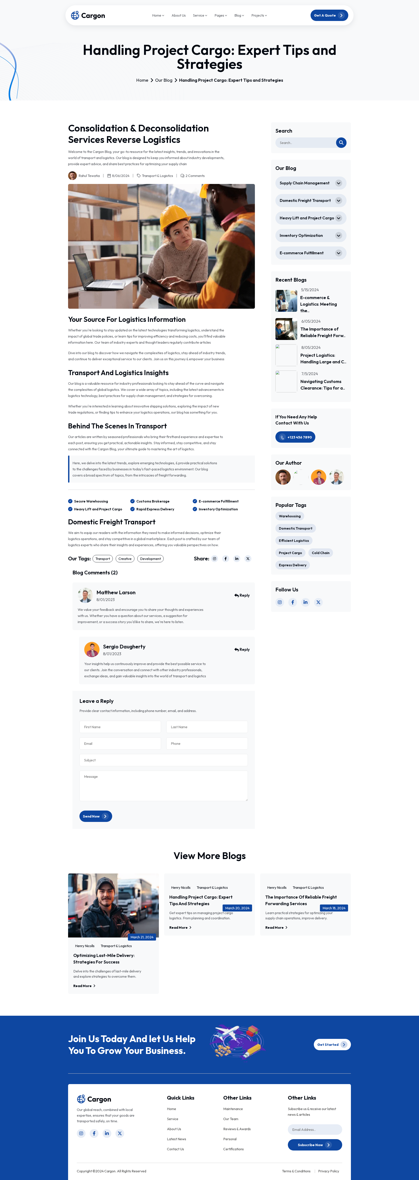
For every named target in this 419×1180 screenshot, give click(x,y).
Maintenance (233, 1109)
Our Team (230, 1119)
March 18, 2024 (334, 908)
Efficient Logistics (294, 540)
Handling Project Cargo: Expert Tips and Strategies (231, 80)
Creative (125, 558)
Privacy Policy (328, 1171)
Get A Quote (325, 15)
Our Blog (163, 80)
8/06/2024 (120, 175)
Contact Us (175, 1149)
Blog (238, 15)
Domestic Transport (296, 528)
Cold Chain (321, 553)
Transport (102, 558)
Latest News (176, 1139)
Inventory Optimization (301, 235)
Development (150, 558)
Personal (230, 1139)
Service (199, 15)
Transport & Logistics (157, 175)
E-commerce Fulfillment (302, 252)
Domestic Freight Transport (305, 200)
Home (157, 15)
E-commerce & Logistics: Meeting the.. (318, 304)
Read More (82, 986)
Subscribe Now (311, 1145)
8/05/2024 (311, 348)
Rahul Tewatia (89, 175)
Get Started (328, 1044)
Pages (220, 15)
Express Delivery (292, 565)
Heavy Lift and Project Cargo (307, 217)
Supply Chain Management (305, 182)
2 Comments (195, 175)
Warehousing (290, 516)
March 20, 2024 (237, 908)
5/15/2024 (310, 290)
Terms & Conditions (296, 1171)
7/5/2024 (309, 374)
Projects (258, 15)
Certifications (233, 1149)
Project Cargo (290, 553)
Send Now (91, 816)
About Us (179, 15)
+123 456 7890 (300, 437)
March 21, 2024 (142, 937)
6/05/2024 (311, 321)
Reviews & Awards (237, 1129)
